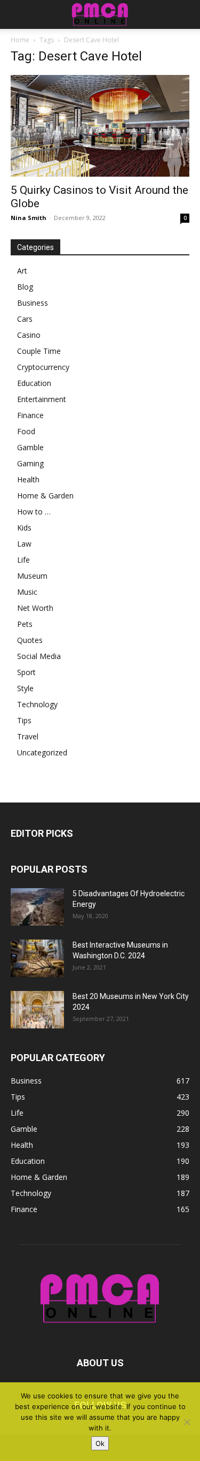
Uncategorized (42, 752)
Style (25, 688)
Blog (25, 287)
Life (23, 560)
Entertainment (41, 399)
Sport (26, 672)
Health (28, 479)
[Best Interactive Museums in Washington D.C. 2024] (37, 958)
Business (32, 303)
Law (24, 544)
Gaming (30, 463)
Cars (25, 319)
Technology (37, 704)
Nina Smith (28, 218)
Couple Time (39, 351)
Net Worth (35, 608)
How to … (34, 511)
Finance (30, 415)
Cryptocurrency (43, 367)
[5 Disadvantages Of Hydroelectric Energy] (37, 907)
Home (20, 39)
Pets (25, 624)
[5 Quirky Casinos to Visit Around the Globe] (100, 126)
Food (26, 431)
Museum (32, 576)
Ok (100, 1443)
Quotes (30, 640)
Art (22, 271)
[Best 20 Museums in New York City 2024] (37, 1009)
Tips (24, 720)
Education (34, 383)
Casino (29, 335)
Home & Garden (45, 495)
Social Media (39, 656)
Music (27, 592)
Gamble (30, 447)
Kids (24, 528)
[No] (186, 1422)
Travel (27, 736)
